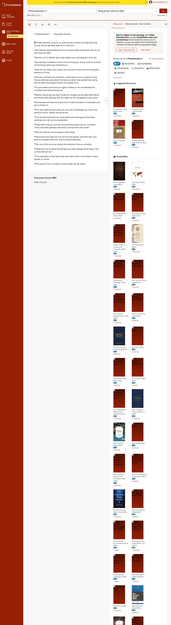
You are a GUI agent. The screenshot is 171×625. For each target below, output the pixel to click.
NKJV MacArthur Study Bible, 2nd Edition (138, 543)
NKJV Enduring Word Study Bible (120, 511)
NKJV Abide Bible (138, 443)
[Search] (163, 11)
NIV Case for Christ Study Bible (139, 281)
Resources (118, 24)
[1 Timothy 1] (107, 100)
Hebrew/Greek (131, 24)
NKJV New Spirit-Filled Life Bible (138, 576)
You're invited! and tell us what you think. (87, 2)
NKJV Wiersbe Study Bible (137, 607)
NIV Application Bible (138, 246)
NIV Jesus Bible (138, 347)
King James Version (43, 177)
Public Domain (40, 182)
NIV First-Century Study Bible (138, 315)
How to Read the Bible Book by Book (139, 141)
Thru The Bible (119, 140)
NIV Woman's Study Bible (118, 444)
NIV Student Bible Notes (139, 379)
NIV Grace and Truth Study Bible (120, 348)
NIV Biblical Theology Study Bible (119, 282)
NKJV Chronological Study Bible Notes (139, 475)
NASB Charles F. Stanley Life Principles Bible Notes (119, 248)
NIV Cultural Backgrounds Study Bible (121, 316)
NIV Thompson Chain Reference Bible (138, 412)
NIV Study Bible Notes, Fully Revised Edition (119, 412)
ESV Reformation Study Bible (119, 215)
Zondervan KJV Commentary (137, 110)
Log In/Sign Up (160, 2)
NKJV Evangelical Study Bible (138, 511)
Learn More (145, 50)
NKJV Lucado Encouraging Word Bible (120, 543)
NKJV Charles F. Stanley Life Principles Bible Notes (119, 477)
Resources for (128, 58)
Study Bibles (122, 156)
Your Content (145, 24)
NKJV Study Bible (119, 606)
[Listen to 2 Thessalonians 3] (55, 24)
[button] (157, 2)
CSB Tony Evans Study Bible (119, 183)
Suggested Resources (126, 83)
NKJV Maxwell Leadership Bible (120, 576)
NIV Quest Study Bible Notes (119, 379)
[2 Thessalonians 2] (28, 100)
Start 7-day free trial (127, 50)
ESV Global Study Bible (138, 183)
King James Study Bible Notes (120, 110)
